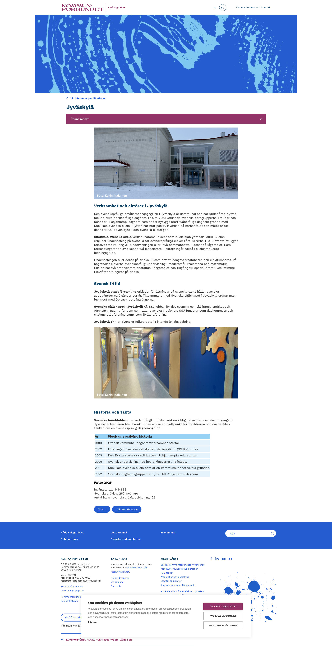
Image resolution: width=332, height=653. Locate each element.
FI (215, 7)
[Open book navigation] (261, 119)
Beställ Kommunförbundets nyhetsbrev (182, 565)
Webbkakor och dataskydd (174, 577)
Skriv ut (102, 509)
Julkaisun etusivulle (127, 509)
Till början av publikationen (87, 98)
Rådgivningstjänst (72, 532)
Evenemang (167, 532)
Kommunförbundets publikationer (179, 569)
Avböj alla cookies (223, 615)
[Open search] (272, 533)
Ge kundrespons (120, 578)
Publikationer (69, 539)
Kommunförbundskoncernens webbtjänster (99, 639)
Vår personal (119, 532)
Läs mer (92, 622)
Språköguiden (116, 7)
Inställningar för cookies (223, 625)
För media (116, 586)
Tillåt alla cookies (223, 606)
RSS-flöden (166, 573)
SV (222, 7)
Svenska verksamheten (126, 539)
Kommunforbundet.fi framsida (253, 7)
